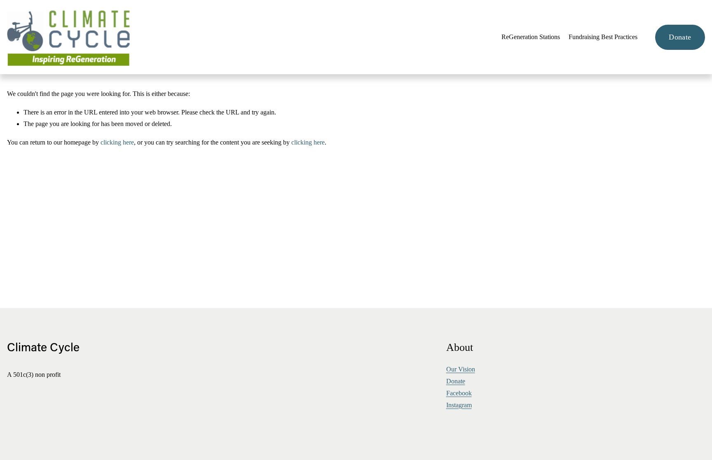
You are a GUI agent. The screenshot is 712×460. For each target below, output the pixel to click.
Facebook (459, 393)
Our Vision (460, 369)
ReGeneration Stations (530, 36)
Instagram (459, 405)
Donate (680, 37)
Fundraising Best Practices (603, 36)
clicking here (117, 142)
